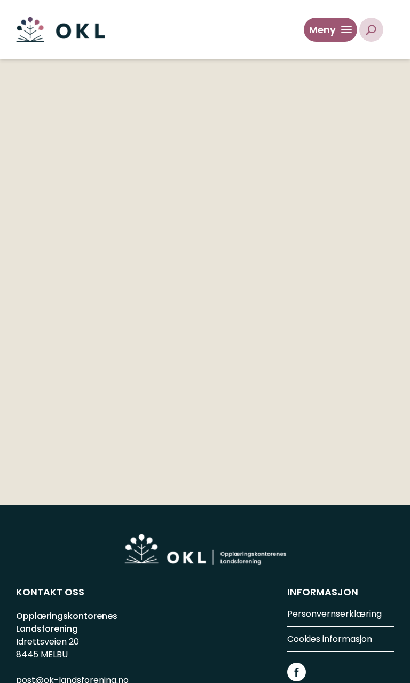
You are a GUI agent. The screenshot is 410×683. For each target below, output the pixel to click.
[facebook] (296, 671)
